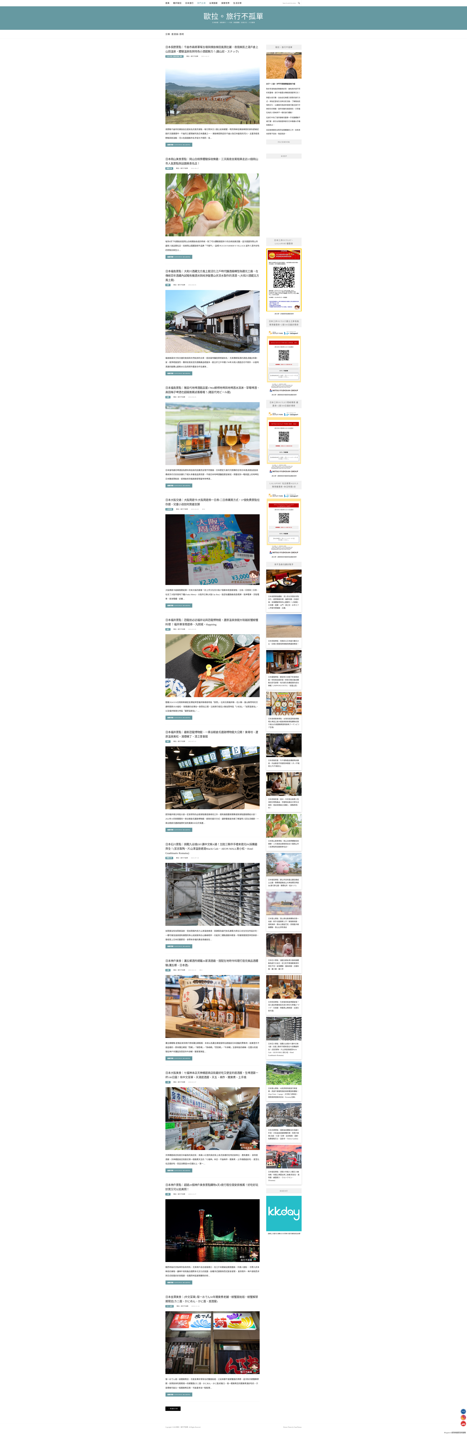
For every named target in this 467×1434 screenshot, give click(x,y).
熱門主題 (201, 3)
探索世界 (225, 3)
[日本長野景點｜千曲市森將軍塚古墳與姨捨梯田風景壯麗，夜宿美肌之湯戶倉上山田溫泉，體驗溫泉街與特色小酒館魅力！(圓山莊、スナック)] (212, 93)
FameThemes (298, 1427)
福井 (168, 629)
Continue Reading (182, 144)
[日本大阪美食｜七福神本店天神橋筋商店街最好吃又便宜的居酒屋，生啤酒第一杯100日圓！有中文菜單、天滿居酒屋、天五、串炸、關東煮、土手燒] (212, 1118)
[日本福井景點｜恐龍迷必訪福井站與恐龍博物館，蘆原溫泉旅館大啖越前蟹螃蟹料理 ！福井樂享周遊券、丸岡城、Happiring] (212, 665)
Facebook (284, 142)
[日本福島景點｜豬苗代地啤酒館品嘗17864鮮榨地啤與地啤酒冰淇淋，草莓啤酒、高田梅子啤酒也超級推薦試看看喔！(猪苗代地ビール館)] (212, 433)
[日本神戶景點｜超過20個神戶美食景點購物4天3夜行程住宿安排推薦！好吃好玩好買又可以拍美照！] (212, 1230)
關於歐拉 (177, 3)
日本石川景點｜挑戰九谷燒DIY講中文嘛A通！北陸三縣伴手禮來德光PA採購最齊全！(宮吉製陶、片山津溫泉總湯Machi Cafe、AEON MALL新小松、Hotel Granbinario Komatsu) (211, 849)
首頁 (167, 3)
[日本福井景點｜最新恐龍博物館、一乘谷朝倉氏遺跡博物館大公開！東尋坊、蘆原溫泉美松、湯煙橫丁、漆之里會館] (212, 778)
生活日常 (237, 3)
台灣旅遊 (213, 3)
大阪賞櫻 (169, 509)
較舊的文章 (174, 1408)
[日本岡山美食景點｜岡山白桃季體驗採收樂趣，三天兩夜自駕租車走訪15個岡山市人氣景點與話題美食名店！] (212, 205)
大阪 (168, 1082)
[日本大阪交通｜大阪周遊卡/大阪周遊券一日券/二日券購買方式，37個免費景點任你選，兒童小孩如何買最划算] (212, 549)
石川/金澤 (169, 1306)
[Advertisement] (284, 197)
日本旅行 (189, 3)
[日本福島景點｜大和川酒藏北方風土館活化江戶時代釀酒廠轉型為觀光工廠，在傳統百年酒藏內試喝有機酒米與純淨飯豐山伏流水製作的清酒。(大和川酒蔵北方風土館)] (212, 321)
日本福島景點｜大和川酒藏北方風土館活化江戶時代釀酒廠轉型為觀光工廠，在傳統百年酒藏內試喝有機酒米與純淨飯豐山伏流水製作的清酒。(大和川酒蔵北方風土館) (212, 276)
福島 (168, 285)
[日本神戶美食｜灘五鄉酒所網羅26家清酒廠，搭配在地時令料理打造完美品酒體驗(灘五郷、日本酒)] (212, 1006)
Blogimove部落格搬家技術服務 (455, 1433)
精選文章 (169, 168)
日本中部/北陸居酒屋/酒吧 (174, 56)
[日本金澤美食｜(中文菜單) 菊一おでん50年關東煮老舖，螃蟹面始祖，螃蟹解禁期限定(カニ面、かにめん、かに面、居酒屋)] (212, 1342)
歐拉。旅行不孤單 (233, 17)
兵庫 (168, 970)
